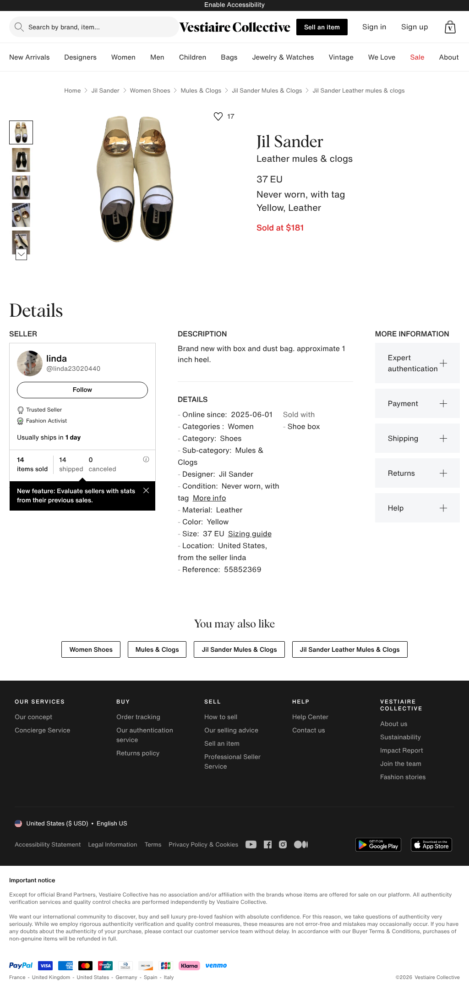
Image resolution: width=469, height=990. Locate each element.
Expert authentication (413, 363)
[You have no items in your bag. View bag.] (450, 27)
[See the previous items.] (21, 120)
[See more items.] (21, 254)
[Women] (143, 57)
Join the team (400, 764)
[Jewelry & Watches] (321, 57)
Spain (151, 977)
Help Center (310, 717)
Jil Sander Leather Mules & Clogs (350, 649)
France (17, 977)
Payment (403, 403)
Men (157, 57)
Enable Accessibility (234, 5)
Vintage (340, 57)
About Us (454, 57)
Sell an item (322, 27)
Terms (152, 844)
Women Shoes (150, 90)
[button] (450, 27)
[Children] (213, 57)
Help (396, 507)
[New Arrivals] (56, 57)
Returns (401, 473)
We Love (382, 57)
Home (72, 90)
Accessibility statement (48, 844)
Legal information (112, 844)
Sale (417, 57)
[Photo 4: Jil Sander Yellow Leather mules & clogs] (21, 215)
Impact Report (401, 750)
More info (209, 497)
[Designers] (104, 57)
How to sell (220, 717)
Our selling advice (231, 730)
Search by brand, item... (64, 27)
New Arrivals (29, 57)
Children (193, 57)
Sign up (414, 27)
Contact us (308, 730)
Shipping (403, 438)
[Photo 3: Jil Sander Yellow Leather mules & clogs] (21, 187)
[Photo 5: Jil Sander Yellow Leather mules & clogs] (21, 242)
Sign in (374, 27)
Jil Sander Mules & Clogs (267, 90)
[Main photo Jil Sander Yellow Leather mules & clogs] (21, 132)
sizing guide (250, 533)
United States (93, 977)
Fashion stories (402, 777)
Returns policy (137, 753)
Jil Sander (105, 90)
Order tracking (138, 717)
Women (123, 57)
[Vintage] (361, 57)
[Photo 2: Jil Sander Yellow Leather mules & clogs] (21, 160)
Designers (80, 57)
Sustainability (400, 737)
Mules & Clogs (200, 90)
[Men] (171, 57)
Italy (169, 977)
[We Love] (403, 57)
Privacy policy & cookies (203, 844)
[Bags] (244, 57)
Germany (126, 977)
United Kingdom (51, 977)
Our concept (33, 717)
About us (393, 724)
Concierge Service (42, 730)
